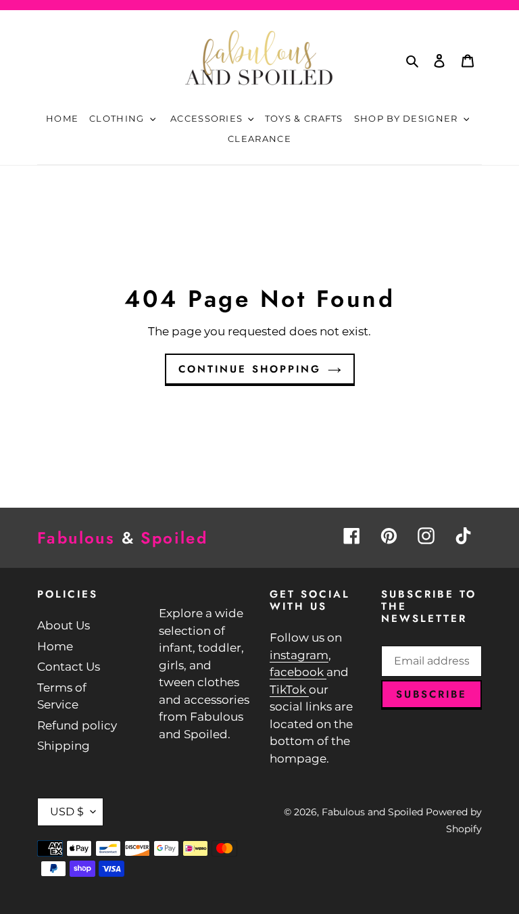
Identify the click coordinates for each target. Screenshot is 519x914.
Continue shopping (249, 369)
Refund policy (77, 725)
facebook (298, 672)
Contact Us (68, 666)
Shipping (63, 745)
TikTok (289, 689)
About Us (63, 625)
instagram (299, 655)
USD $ (67, 811)
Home (55, 646)
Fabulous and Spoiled (372, 812)
